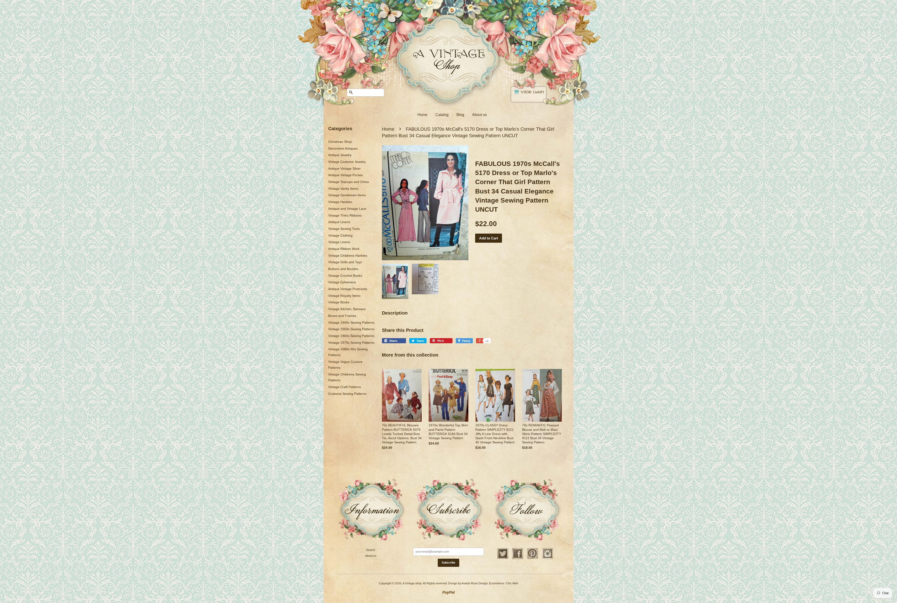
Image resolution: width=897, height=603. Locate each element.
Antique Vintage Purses (345, 175)
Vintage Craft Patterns (344, 387)
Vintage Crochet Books (345, 275)
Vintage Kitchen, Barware (347, 309)
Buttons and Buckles (343, 269)
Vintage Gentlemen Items (347, 195)
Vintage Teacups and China (348, 182)
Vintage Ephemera (342, 282)
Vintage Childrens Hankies (347, 255)
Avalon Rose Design (475, 583)
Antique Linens (339, 222)
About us (479, 115)
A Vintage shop (412, 583)
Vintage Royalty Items (344, 296)
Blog (460, 115)
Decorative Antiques (343, 148)
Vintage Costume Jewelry (347, 162)
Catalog (441, 115)
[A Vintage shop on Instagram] (547, 558)
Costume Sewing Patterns (347, 394)
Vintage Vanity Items (343, 188)
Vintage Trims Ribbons (345, 215)
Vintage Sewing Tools (344, 229)
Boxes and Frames (342, 316)
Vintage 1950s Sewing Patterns (351, 329)
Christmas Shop (340, 142)
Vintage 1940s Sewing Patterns (351, 322)
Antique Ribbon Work (344, 249)
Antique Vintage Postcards (347, 289)
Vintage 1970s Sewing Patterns (351, 342)
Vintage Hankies (340, 202)
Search (370, 550)
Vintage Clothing (340, 235)
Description (395, 313)
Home (422, 115)
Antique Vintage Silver (344, 168)
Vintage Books (338, 302)
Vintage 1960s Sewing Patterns (351, 336)
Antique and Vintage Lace (347, 208)
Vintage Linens (339, 242)
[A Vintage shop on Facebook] (517, 558)
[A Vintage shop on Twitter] (503, 558)
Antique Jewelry (340, 155)
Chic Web (512, 583)
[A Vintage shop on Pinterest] (532, 558)
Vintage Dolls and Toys (345, 262)
